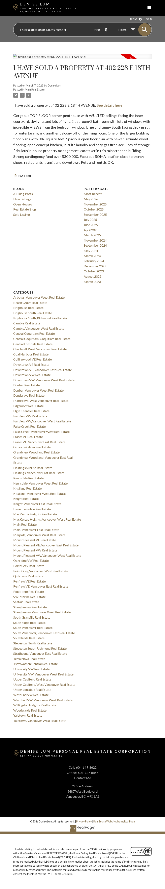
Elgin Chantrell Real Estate (31, 411)
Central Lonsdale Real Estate (33, 344)
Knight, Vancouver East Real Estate (37, 504)
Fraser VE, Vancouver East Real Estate (39, 442)
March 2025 (92, 235)
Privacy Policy (84, 821)
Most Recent (93, 194)
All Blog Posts (23, 194)
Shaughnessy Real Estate (30, 607)
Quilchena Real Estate (28, 576)
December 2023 (95, 266)
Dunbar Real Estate (26, 385)
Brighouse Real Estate (28, 308)
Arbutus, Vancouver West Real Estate (39, 297)
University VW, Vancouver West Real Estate (43, 674)
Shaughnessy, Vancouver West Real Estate (42, 612)
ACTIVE (133, 19)
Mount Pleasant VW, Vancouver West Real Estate (47, 555)
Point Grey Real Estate (28, 566)
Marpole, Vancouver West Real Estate (39, 535)
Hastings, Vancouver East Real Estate (38, 473)
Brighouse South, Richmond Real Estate (40, 318)
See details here (109, 105)
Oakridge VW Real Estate (31, 560)
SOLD (149, 19)
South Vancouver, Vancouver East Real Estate (44, 633)
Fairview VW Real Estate (30, 416)
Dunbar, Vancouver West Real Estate (38, 390)
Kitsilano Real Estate (27, 488)
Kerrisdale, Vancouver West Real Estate (40, 483)
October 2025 (94, 209)
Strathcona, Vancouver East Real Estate (40, 653)
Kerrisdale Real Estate (28, 478)
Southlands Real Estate (28, 638)
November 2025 (95, 204)
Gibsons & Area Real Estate (32, 447)
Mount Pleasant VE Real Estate (34, 540)
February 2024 (94, 261)
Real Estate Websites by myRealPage (114, 821)
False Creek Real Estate (29, 426)
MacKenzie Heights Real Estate (35, 514)
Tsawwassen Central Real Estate (35, 664)
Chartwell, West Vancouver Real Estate (40, 349)
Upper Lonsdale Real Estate (32, 689)
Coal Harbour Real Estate (30, 354)
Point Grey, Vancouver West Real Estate (40, 571)
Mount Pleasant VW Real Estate (35, 550)
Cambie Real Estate (26, 323)
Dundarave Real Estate (28, 395)
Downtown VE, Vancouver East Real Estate (42, 370)
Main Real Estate (34, 89)
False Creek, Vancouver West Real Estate (41, 432)
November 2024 (95, 240)
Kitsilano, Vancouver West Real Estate (39, 493)
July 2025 (90, 219)
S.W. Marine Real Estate (29, 597)
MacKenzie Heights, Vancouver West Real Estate (47, 519)
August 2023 (92, 276)
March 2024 (92, 256)
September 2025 (95, 214)
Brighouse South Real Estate (32, 313)
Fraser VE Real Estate (28, 437)
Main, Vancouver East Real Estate (36, 530)
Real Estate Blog (24, 209)
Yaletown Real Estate (27, 715)
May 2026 (91, 199)
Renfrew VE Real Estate (29, 581)
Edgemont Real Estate (28, 406)
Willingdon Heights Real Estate (34, 705)
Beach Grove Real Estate (30, 302)
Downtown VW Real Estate (32, 375)
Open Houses (22, 204)
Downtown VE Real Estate (31, 364)
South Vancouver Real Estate (33, 627)
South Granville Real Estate (31, 617)
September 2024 (95, 245)
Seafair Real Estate (26, 602)
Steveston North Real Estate (32, 643)
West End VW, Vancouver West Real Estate (42, 700)
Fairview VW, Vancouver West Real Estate (42, 421)
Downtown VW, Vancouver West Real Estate (43, 380)
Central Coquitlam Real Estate (34, 333)
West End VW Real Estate (31, 695)
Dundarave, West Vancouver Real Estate (40, 400)
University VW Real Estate (31, 669)
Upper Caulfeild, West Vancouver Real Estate (44, 684)
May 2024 (91, 250)
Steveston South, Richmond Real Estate (40, 648)
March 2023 (92, 281)
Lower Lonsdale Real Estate (32, 509)
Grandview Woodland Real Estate (36, 452)
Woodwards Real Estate (29, 710)
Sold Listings (22, 214)
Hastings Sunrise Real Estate (32, 468)
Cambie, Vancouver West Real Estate (38, 328)
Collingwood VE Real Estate (32, 359)
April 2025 (91, 230)
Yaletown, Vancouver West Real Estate (39, 720)
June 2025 (91, 225)
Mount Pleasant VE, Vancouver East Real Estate (45, 545)
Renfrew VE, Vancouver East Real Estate (40, 586)
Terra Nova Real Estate (29, 659)
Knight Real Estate (26, 498)
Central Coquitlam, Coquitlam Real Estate (41, 339)
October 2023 (94, 271)
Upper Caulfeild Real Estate (32, 679)
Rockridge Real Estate (28, 591)
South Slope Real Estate (29, 622)
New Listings (22, 199)
